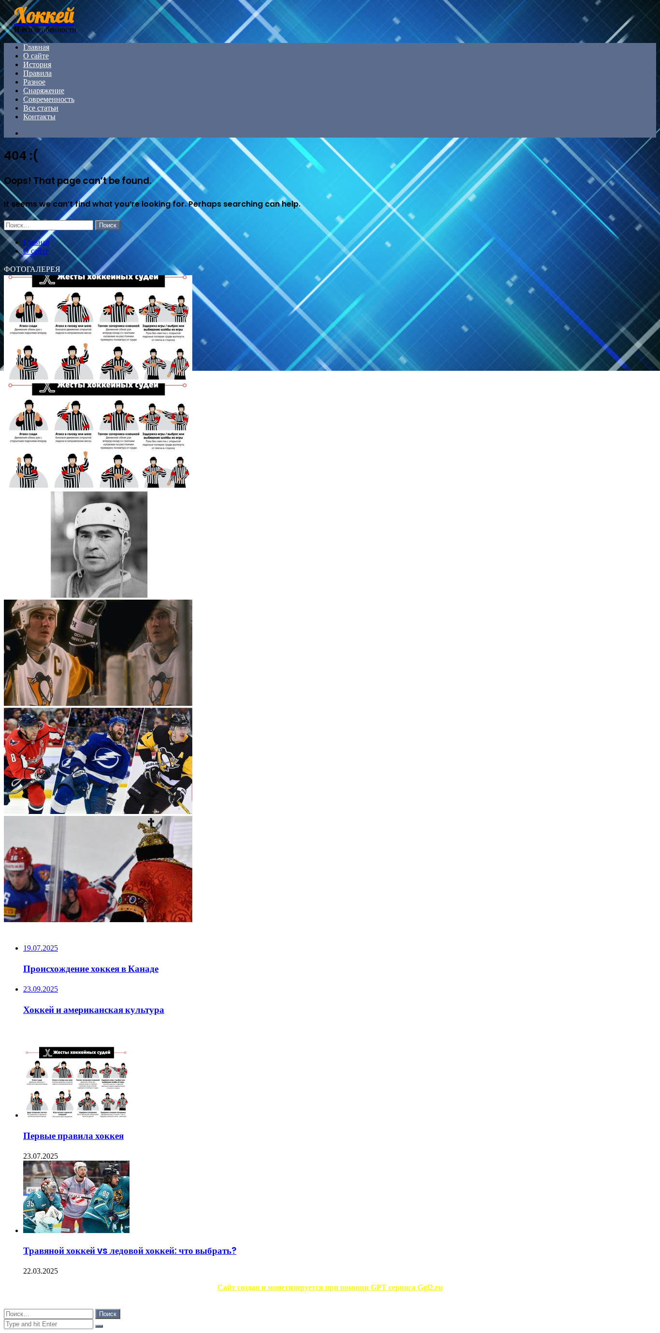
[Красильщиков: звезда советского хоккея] (98, 595)
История (37, 64)
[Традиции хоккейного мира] (98, 919)
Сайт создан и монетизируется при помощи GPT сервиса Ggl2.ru (330, 1287)
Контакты (39, 116)
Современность (48, 99)
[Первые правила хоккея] (76, 1115)
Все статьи (40, 108)
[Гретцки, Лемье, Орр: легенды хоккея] (98, 703)
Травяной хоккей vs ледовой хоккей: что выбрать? (129, 1250)
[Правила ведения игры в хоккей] (98, 487)
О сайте (36, 56)
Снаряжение (43, 90)
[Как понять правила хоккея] (98, 379)
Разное (34, 82)
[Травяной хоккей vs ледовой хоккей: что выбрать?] (76, 1230)
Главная (36, 47)
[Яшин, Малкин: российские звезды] (98, 811)
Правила (37, 73)
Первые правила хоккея (73, 1135)
